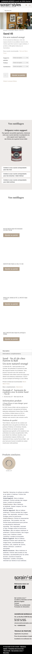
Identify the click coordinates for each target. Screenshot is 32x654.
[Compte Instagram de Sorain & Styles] (19, 587)
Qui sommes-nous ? (20, 598)
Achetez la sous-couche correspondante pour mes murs (14, 168)
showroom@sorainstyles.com (23, 623)
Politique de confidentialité (22, 605)
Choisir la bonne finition (10, 81)
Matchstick (19, 387)
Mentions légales (19, 601)
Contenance (6, 66)
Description (6, 351)
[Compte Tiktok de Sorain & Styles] (23, 587)
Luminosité (11, 30)
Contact (16, 603)
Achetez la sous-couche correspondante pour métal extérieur (14, 181)
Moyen (16, 30)
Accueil (5, 30)
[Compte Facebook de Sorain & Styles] (15, 587)
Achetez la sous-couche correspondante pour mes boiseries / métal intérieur (14, 175)
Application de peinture (21, 633)
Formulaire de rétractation (22, 606)
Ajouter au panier (18, 75)
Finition (5, 63)
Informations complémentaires (12, 353)
